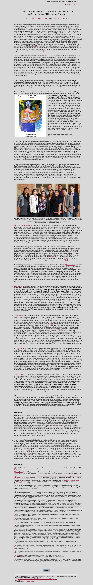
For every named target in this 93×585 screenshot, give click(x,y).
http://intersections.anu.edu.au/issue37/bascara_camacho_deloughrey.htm (37, 579)
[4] (22, 62)
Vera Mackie (19, 472)
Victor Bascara (29, 18)
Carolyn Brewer (30, 581)
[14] (60, 328)
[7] (42, 159)
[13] (52, 324)
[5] (81, 67)
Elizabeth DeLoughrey (61, 18)
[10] (51, 256)
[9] (42, 253)
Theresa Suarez (19, 315)
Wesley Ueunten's (20, 348)
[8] (71, 250)
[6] (75, 87)
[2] (35, 46)
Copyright (18, 580)
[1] (81, 38)
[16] (56, 425)
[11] (66, 260)
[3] (43, 51)
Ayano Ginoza (70, 265)
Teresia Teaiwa (19, 374)
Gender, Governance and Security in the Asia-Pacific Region (30, 478)
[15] (50, 365)
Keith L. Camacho (42, 18)
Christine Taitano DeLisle (22, 225)
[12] (20, 281)
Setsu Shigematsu (20, 286)
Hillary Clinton (20, 555)
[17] (29, 450)
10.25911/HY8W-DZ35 (72, 4)
